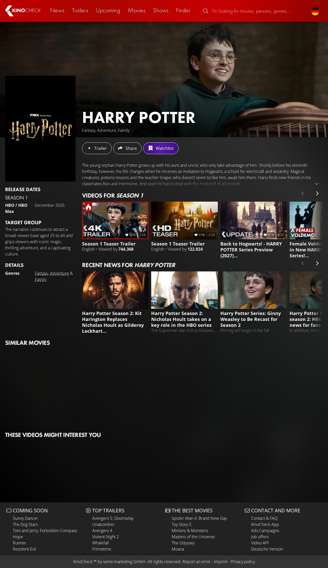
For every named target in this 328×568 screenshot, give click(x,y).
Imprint (220, 561)
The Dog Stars (25, 524)
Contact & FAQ (264, 518)
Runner (19, 542)
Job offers (260, 536)
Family (40, 279)
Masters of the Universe (193, 536)
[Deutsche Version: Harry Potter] (315, 11)
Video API (260, 542)
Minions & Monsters (190, 530)
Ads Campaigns (265, 530)
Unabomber (103, 524)
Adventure (59, 273)
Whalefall (100, 542)
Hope (18, 536)
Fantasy (41, 273)
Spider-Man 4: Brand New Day (199, 518)
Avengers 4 (102, 530)
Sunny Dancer (25, 518)
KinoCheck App (265, 524)
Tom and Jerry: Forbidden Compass (45, 530)
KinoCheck (83, 561)
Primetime (101, 549)
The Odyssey (183, 542)
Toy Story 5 (181, 524)
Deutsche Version (267, 549)
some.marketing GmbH (124, 561)
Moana (178, 549)
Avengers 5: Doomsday (113, 518)
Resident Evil (24, 549)
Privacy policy (243, 561)
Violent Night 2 (105, 536)
